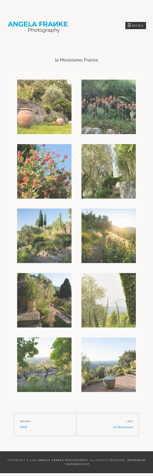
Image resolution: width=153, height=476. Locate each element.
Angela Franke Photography (63, 460)
